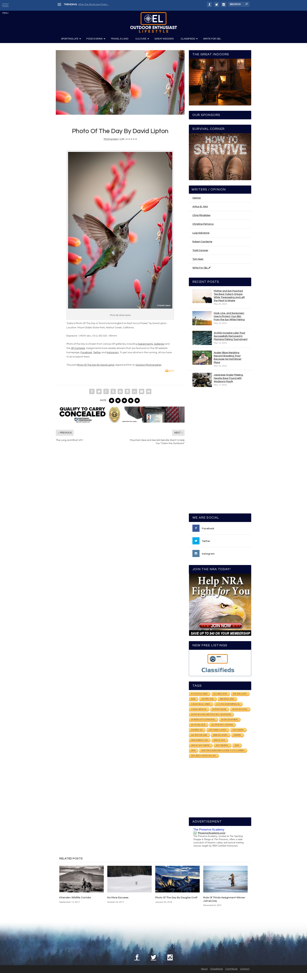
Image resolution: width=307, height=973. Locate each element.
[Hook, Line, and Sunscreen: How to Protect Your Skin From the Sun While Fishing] (202, 318)
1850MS (237, 735)
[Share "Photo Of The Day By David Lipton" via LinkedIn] (120, 391)
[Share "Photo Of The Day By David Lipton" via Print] (148, 391)
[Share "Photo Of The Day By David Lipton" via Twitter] (99, 391)
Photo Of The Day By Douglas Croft (176, 897)
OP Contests (78, 348)
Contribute (231, 969)
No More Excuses (117, 897)
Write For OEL (200, 268)
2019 (193, 750)
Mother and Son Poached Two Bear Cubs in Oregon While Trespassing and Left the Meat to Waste (229, 296)
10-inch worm (229, 719)
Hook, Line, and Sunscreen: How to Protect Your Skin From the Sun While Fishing (229, 316)
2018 (237, 745)
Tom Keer (197, 259)
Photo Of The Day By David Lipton (96, 365)
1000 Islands (220, 735)
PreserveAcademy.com (211, 832)
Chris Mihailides (201, 215)
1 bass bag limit (200, 704)
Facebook (86, 352)
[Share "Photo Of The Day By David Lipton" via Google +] (106, 391)
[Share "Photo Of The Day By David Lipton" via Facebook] (91, 391)
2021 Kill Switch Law (203, 755)
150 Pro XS (197, 730)
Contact (244, 969)
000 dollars (227, 699)
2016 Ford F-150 (199, 740)
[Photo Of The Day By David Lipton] (120, 82)
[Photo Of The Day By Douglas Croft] (177, 879)
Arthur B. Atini (200, 206)
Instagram (113, 352)
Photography (111, 139)
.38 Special (207, 699)
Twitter (97, 352)
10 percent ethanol (203, 719)
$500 (193, 699)
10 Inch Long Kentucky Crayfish (211, 714)
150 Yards (238, 730)
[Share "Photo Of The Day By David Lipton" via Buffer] (127, 391)
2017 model (222, 745)
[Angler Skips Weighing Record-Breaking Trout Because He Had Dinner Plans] (202, 358)
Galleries (159, 344)
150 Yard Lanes (217, 730)
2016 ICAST (219, 740)
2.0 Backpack (198, 709)
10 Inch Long (239, 709)
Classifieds (216, 969)
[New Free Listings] (220, 663)
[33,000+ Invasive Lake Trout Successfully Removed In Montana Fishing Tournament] (202, 338)
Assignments (145, 344)
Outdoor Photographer (148, 365)
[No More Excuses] (129, 879)
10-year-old (198, 724)
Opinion (196, 198)
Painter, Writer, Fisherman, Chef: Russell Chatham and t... (111, 4)
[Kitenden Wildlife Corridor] (81, 879)
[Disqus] (120, 501)
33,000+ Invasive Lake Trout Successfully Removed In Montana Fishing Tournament (230, 336)
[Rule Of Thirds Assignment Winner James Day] (225, 879)
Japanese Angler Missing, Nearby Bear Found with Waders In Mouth (228, 378)
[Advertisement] (220, 452)
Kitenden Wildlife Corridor (75, 897)
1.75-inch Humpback (228, 704)
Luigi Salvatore (200, 233)
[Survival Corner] (220, 156)
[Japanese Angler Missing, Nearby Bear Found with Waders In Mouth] (202, 380)
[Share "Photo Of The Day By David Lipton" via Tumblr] (113, 391)
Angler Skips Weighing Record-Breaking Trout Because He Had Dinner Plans (227, 357)
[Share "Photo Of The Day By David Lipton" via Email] (141, 391)
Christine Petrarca (203, 224)
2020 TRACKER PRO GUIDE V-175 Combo (222, 750)
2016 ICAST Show (200, 745)
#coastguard (199, 694)
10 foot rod (219, 709)
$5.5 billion (220, 694)
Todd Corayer (200, 250)
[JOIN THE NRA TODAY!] (220, 605)
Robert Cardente (202, 241)
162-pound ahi (199, 735)
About (204, 969)
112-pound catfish (222, 724)
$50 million (240, 694)
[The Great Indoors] (220, 82)
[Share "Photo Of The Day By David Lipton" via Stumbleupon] (134, 391)
